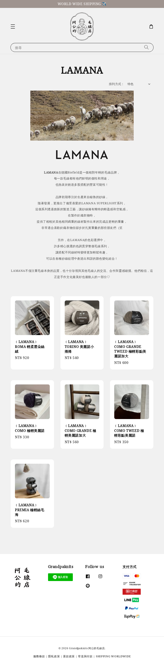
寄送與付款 (85, 656)
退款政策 (69, 656)
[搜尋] (146, 47)
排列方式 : (116, 84)
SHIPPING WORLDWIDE (113, 656)
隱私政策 (54, 656)
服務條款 (39, 656)
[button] (13, 26)
